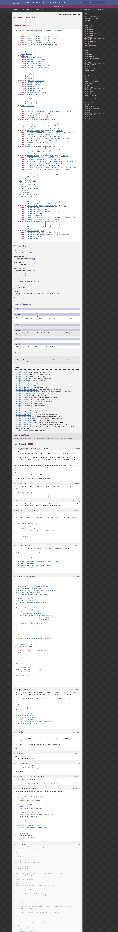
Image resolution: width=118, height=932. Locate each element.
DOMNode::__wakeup (32, 238)
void (49, 113)
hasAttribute (31, 134)
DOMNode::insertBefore (34, 217)
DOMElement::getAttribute (23, 380)
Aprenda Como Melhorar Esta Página (24, 438)
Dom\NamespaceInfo (90, 99)
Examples (87, 20)
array (42, 121)
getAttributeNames (32, 121)
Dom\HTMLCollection (90, 89)
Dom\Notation (89, 104)
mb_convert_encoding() (47, 360)
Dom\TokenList (89, 112)
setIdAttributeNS (32, 167)
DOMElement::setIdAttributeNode (25, 424)
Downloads (26, 2)
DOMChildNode (57, 30)
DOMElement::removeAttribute (25, 405)
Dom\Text (87, 110)
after (28, 113)
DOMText (87, 60)
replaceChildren (32, 152)
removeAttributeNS (32, 150)
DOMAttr (55, 123)
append (29, 115)
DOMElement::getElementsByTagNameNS (28, 391)
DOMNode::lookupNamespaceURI (35, 227)
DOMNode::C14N (31, 177)
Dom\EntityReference (90, 87)
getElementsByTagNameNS (34, 132)
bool (28, 94)
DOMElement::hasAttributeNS (24, 395)
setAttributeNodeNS (33, 159)
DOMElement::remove (22, 403)
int (26, 36)
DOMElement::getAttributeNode (25, 384)
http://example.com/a (43, 650)
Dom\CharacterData (90, 70)
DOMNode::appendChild (33, 175)
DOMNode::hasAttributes (34, 213)
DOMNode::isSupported (33, 225)
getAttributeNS (31, 129)
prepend (29, 142)
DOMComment (89, 29)
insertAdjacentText (33, 140)
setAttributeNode (32, 157)
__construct (30, 111)
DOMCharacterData (90, 26)
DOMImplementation (90, 45)
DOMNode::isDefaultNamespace (35, 219)
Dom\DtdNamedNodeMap (92, 81)
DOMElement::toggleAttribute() (67, 319)
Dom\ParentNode (89, 106)
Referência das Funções (26, 9)
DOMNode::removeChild (33, 232)
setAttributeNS (31, 161)
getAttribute (31, 119)
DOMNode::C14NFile (32, 188)
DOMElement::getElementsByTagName (27, 389)
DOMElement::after (21, 372)
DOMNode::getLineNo (33, 207)
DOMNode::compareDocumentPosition (37, 204)
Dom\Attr (87, 66)
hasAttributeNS (31, 136)
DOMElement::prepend (22, 401)
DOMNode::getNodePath (33, 209)
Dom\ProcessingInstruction (92, 108)
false (71, 123)
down (18, 448)
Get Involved (47, 2)
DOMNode (33, 30)
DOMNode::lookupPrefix (34, 229)
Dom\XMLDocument (90, 114)
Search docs (87, 2)
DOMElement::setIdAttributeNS (25, 426)
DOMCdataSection (90, 24)
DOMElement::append (22, 374)
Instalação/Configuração (91, 16)
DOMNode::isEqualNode (33, 221)
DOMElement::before (22, 376)
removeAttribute (32, 146)
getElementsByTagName (33, 130)
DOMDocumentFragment (91, 33)
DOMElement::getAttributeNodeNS (26, 386)
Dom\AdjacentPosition (91, 64)
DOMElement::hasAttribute (23, 393)
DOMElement (31, 59)
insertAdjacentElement (34, 138)
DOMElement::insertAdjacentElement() (26, 319)
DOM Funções (88, 118)
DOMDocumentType (90, 35)
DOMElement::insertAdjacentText (25, 399)
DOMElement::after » (99, 9)
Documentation (36, 2)
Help (54, 2)
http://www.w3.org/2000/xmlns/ (46, 615)
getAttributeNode (32, 123)
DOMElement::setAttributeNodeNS (26, 418)
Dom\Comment (89, 74)
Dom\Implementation (90, 95)
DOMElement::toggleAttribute (24, 430)
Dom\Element (88, 83)
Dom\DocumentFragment (91, 78)
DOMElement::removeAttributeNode (26, 407)
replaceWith (30, 154)
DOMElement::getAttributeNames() (51, 317)
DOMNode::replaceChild (34, 234)
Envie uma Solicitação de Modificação (47, 438)
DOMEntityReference (90, 41)
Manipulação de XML (40, 9)
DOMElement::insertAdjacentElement (26, 397)
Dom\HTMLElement (90, 93)
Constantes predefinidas (91, 18)
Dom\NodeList (89, 103)
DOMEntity (88, 39)
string (29, 52)
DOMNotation (88, 54)
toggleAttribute (32, 169)
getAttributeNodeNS (33, 125)
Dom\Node (88, 101)
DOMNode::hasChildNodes (34, 215)
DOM (48, 9)
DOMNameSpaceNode (64, 123)
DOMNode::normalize (33, 230)
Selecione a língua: (63, 14)
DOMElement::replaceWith (23, 413)
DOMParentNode (47, 30)
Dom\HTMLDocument (90, 91)
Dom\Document (89, 76)
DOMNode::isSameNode (33, 223)
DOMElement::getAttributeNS (24, 388)
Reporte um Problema (65, 438)
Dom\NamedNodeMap (91, 97)
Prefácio (16, 9)
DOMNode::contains (32, 205)
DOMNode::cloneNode (33, 202)
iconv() (73, 360)
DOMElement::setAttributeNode (25, 416)
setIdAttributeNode (33, 165)
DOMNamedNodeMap (32, 92)
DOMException (89, 43)
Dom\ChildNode (89, 72)
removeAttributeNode (33, 148)
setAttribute (31, 155)
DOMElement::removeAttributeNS (25, 409)
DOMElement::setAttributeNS (24, 420)
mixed (28, 57)
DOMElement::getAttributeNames (25, 382)
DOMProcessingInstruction (92, 58)
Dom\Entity (88, 85)
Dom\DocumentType (90, 79)
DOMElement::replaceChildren (24, 411)
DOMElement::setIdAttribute (24, 422)
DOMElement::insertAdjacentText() (47, 319)
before (29, 117)
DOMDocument (31, 96)
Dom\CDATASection (90, 68)
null (62, 111)
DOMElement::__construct (23, 378)
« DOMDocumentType (84, 9)
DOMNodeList (30, 82)
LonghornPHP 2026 (59, 6)
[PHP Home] (16, 2)
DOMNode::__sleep (32, 236)
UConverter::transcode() (62, 360)
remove (29, 144)
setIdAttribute (31, 163)
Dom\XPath (88, 116)
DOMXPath (88, 62)
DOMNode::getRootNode (33, 211)
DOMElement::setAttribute (23, 414)
